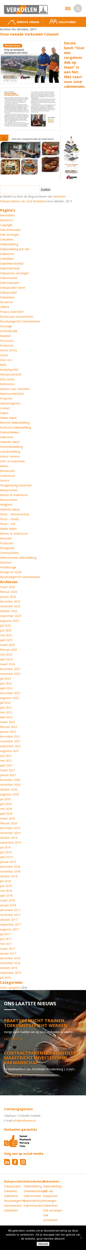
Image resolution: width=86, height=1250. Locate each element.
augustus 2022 (9, 698)
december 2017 (10, 910)
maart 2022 (7, 722)
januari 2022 (8, 731)
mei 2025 (6, 635)
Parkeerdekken (9, 432)
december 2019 (10, 828)
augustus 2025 (9, 621)
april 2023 (6, 688)
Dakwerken (7, 297)
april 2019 (6, 857)
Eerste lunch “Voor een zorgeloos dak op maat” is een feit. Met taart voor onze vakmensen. (74, 65)
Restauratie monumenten (16, 316)
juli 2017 (5, 934)
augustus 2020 (9, 794)
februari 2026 (8, 592)
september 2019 (10, 842)
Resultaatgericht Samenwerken (20, 321)
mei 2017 (6, 944)
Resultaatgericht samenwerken (20, 577)
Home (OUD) (8, 350)
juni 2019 (6, 852)
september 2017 (10, 924)
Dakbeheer (7, 254)
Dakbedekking (9, 244)
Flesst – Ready (9, 519)
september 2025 (10, 616)
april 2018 (6, 895)
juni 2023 (6, 683)
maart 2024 (7, 664)
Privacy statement (11, 312)
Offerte (4, 307)
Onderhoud (7, 476)
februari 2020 (8, 823)
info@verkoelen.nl (24, 1120)
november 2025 (10, 606)
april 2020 (6, 813)
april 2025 (6, 640)
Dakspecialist (8, 292)
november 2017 (10, 915)
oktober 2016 (8, 968)
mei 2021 (6, 760)
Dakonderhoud (9, 268)
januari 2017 (8, 953)
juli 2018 (5, 881)
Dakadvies (6, 239)
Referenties (7, 384)
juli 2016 (5, 977)
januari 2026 (8, 596)
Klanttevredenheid (11, 394)
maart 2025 (7, 645)
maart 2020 (7, 818)
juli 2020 (5, 799)
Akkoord (43, 1243)
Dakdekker (7, 259)
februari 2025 (8, 650)
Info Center (7, 379)
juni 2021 (6, 756)
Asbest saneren (10, 456)
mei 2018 (6, 891)
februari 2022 (8, 727)
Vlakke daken (8, 418)
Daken (4, 413)
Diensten (6, 562)
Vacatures (67, 22)
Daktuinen (6, 437)
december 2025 (10, 601)
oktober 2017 (8, 920)
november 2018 (10, 871)
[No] (81, 1238)
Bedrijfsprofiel (9, 369)
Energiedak (7, 548)
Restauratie (7, 471)
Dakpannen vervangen (14, 273)
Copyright (6, 225)
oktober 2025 (8, 611)
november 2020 (10, 785)
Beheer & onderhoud (13, 495)
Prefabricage (8, 567)
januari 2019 (8, 862)
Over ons (6, 360)
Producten (6, 345)
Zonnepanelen (9, 553)
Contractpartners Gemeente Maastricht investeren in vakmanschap (40, 1057)
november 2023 (10, 674)
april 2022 (6, 717)
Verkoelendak (8, 331)
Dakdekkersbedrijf (11, 263)
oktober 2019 (8, 838)
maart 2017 (7, 948)
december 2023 (10, 669)
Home (4, 355)
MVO (3, 365)
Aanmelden (7, 215)
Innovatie (6, 538)
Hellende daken (10, 442)
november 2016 (10, 963)
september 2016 (10, 973)
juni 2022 (6, 707)
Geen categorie (10, 987)
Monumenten (9, 490)
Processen (7, 341)
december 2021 (10, 736)
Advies (4, 466)
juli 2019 (5, 847)
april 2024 (6, 659)
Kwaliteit (5, 336)
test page (6, 326)
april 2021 (6, 765)
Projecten (6, 398)
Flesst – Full (7, 524)
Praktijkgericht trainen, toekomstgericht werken (35, 1022)
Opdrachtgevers (10, 403)
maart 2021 (7, 770)
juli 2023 (5, 678)
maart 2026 (7, 587)
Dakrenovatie (8, 278)
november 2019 (10, 833)
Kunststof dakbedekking (15, 427)
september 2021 (10, 746)
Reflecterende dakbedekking (18, 558)
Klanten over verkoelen (15, 389)
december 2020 (10, 780)
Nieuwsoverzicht (10, 374)
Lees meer (11, 1039)
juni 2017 (6, 939)
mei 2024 (6, 654)
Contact (5, 408)
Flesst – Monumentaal (14, 514)
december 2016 (10, 958)
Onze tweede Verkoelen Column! (29, 34)
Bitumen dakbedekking (14, 423)
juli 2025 (5, 625)
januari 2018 (8, 905)
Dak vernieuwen (10, 230)
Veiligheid (6, 504)
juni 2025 (6, 630)
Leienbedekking (10, 451)
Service (4, 480)
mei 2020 (6, 809)
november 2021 (10, 741)
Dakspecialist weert (12, 287)
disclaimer (6, 302)
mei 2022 (6, 712)
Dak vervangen (9, 234)
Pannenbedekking (11, 447)
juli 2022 (5, 703)
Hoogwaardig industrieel (15, 485)
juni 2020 (6, 804)
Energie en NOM (10, 572)
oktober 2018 (8, 876)
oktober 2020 (8, 789)
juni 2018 (6, 886)
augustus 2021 (9, 751)
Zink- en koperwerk (12, 461)
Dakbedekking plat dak (14, 249)
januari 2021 (8, 775)
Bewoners (6, 220)
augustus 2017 (9, 929)
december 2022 (10, 693)
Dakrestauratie (9, 283)
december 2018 (10, 866)
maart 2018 (7, 900)
